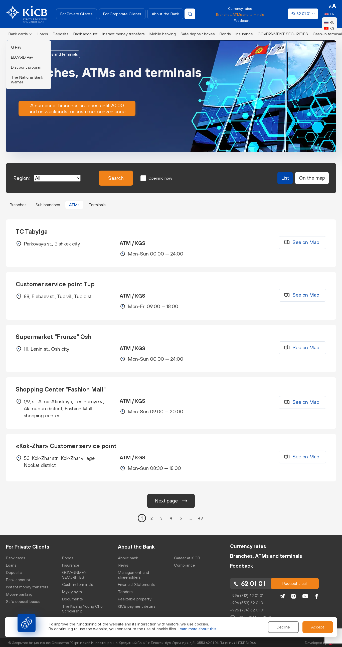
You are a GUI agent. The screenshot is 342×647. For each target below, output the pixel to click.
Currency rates (240, 9)
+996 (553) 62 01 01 (247, 602)
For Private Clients (76, 14)
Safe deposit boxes (198, 34)
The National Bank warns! (27, 79)
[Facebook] (317, 596)
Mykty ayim (72, 591)
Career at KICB (187, 558)
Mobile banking (162, 34)
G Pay (16, 47)
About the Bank (165, 14)
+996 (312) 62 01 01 (246, 595)
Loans (43, 34)
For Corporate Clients (122, 14)
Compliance (184, 565)
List (285, 178)
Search (116, 178)
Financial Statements (136, 584)
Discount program (27, 67)
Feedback (242, 21)
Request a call (294, 583)
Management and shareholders (133, 574)
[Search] (190, 14)
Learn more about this (197, 628)
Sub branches (48, 204)
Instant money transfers (123, 34)
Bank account (85, 34)
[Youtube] (305, 596)
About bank (128, 558)
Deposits (61, 34)
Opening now (160, 178)
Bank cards (18, 34)
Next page (166, 500)
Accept (317, 627)
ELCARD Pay (22, 57)
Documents (72, 599)
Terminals (97, 204)
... (191, 518)
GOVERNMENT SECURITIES (283, 34)
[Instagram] (294, 596)
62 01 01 (303, 13)
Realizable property (134, 599)
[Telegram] (282, 596)
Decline (283, 627)
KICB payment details (136, 606)
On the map (312, 178)
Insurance (244, 34)
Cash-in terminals (77, 584)
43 (200, 518)
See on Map (305, 242)
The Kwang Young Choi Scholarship (82, 608)
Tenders (125, 591)
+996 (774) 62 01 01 (247, 610)
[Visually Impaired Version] (332, 6)
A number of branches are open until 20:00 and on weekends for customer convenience (77, 108)
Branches (18, 204)
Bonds (225, 34)
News (123, 565)
